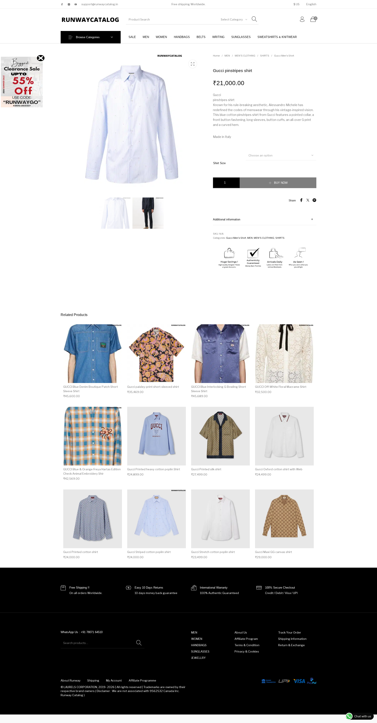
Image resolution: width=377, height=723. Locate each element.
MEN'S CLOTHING (245, 55)
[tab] (264, 219)
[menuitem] (296, 4)
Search (139, 643)
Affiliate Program (246, 639)
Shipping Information (292, 639)
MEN (227, 55)
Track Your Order (289, 632)
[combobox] (233, 19)
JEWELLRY (198, 657)
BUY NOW (281, 182)
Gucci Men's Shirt (284, 55)
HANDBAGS (199, 645)
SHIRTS (264, 55)
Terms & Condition (247, 645)
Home (216, 55)
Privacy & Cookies (247, 651)
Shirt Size (219, 163)
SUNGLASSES (200, 651)
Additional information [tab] (226, 219)
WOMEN (196, 639)
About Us (241, 632)
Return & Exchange (291, 645)
